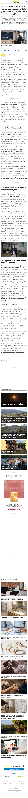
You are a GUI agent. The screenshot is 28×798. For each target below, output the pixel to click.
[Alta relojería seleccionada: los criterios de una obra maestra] (14, 667)
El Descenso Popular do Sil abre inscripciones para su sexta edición (14, 467)
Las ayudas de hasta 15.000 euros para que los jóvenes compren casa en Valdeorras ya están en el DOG (13, 420)
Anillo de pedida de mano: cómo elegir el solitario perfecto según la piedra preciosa (12, 657)
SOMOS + (15, 783)
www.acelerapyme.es (17, 345)
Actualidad (5, 783)
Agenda (10, 783)
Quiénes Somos (6, 781)
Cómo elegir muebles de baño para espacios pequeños (13, 618)
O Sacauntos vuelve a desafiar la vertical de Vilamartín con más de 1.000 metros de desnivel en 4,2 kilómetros (13, 435)
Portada (23, 781)
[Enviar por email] (26, 50)
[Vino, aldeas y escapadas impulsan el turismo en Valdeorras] (14, 727)
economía (5, 360)
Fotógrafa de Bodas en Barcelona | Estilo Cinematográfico (12, 696)
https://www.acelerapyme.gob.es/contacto (12, 352)
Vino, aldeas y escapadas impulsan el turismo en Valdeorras (14, 736)
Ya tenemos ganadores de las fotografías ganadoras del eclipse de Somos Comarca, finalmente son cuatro (13, 404)
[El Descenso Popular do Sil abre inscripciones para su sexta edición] (14, 462)
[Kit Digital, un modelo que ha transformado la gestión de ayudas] (14, 746)
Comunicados (22, 783)
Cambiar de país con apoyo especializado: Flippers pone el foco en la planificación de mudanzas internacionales (12, 716)
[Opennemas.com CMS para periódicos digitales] (14, 790)
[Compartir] (1, 50)
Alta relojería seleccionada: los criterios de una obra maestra (13, 676)
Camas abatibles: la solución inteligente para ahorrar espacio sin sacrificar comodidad (13, 598)
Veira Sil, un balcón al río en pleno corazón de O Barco (13, 452)
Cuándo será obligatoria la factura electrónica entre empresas (13, 637)
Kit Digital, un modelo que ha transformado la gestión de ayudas (13, 756)
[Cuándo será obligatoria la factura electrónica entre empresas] (14, 628)
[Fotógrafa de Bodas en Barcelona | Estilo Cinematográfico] (14, 686)
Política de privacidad (15, 781)
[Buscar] (1, 1)
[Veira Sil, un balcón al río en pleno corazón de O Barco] (14, 446)
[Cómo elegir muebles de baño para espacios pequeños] (14, 608)
